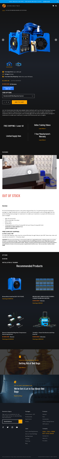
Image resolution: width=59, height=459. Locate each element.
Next (56, 39)
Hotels (27, 421)
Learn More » (42, 128)
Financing (27, 441)
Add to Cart (19, 102)
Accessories (46, 419)
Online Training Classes (48, 421)
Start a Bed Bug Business (31, 431)
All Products (46, 424)
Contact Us (45, 436)
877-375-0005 (48, 433)
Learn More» (42, 140)
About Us (45, 438)
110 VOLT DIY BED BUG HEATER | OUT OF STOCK (16, 10)
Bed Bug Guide (29, 436)
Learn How (46, 1)
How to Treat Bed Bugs (31, 434)
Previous (3, 39)
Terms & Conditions (6, 456)
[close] (57, 1)
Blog (26, 443)
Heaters (45, 414)
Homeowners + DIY (30, 414)
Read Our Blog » (18, 396)
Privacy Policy (13, 456)
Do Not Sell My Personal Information (24, 456)
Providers (45, 440)
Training (27, 438)
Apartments (28, 419)
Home (3, 10)
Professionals (28, 416)
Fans (44, 416)
